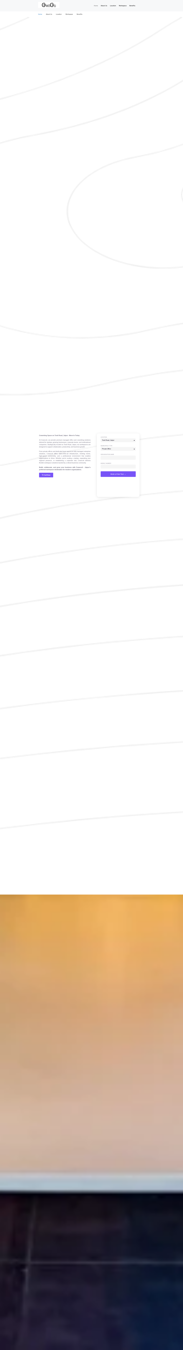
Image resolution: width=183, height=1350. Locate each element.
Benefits (132, 6)
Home (96, 6)
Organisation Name (107, 454)
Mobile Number (106, 463)
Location (113, 6)
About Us (104, 6)
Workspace (123, 6)
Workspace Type (106, 446)
